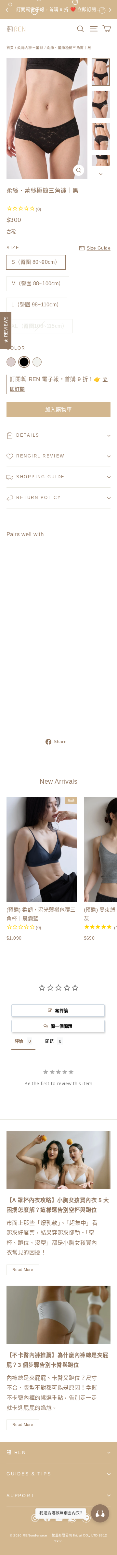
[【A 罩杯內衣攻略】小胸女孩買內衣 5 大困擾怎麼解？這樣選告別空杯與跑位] (58, 1160)
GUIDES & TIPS (28, 1473)
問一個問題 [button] (61, 1026)
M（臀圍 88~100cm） (37, 283)
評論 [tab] (19, 1041)
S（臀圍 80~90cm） (35, 262)
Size (13, 247)
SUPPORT (20, 1495)
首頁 (10, 48)
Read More (22, 1269)
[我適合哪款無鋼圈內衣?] (100, 1513)
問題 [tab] (49, 1041)
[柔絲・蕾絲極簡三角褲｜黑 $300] (23, 630)
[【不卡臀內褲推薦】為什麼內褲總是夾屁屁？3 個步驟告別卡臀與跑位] (58, 1315)
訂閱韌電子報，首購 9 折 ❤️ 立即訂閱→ (58, 9)
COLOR (15, 348)
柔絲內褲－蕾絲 (30, 48)
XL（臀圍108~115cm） (39, 326)
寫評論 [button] (61, 1010)
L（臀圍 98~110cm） (36, 304)
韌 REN (16, 1452)
